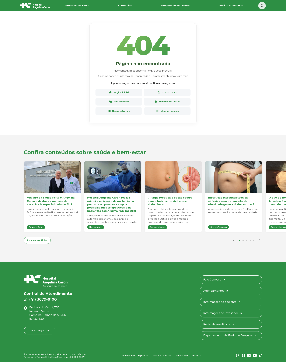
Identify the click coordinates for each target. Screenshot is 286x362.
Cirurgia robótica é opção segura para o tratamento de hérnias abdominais (170, 201)
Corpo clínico (169, 92)
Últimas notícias (169, 111)
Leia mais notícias (37, 240)
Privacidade (128, 355)
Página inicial (121, 92)
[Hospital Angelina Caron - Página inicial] (62, 281)
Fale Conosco (212, 279)
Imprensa (143, 355)
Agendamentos (213, 290)
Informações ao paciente (220, 302)
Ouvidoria (196, 355)
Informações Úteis (76, 5)
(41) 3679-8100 (43, 299)
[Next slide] (259, 240)
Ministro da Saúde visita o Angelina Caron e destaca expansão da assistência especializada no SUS (51, 201)
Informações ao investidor (220, 313)
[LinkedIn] (249, 356)
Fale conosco (121, 101)
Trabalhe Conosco (161, 355)
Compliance (181, 355)
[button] (239, 240)
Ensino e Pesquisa (231, 5)
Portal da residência (216, 324)
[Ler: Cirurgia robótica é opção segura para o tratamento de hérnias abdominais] (173, 177)
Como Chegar (37, 330)
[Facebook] (243, 356)
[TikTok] (260, 356)
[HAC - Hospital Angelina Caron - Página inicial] (35, 6)
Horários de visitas (169, 101)
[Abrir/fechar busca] (262, 5)
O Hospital (125, 5)
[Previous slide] (233, 240)
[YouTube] (255, 356)
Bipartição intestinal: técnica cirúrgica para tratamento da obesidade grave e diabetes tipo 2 (231, 201)
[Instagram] (237, 356)
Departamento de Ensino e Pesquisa (228, 335)
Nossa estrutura (121, 111)
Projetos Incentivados (175, 5)
